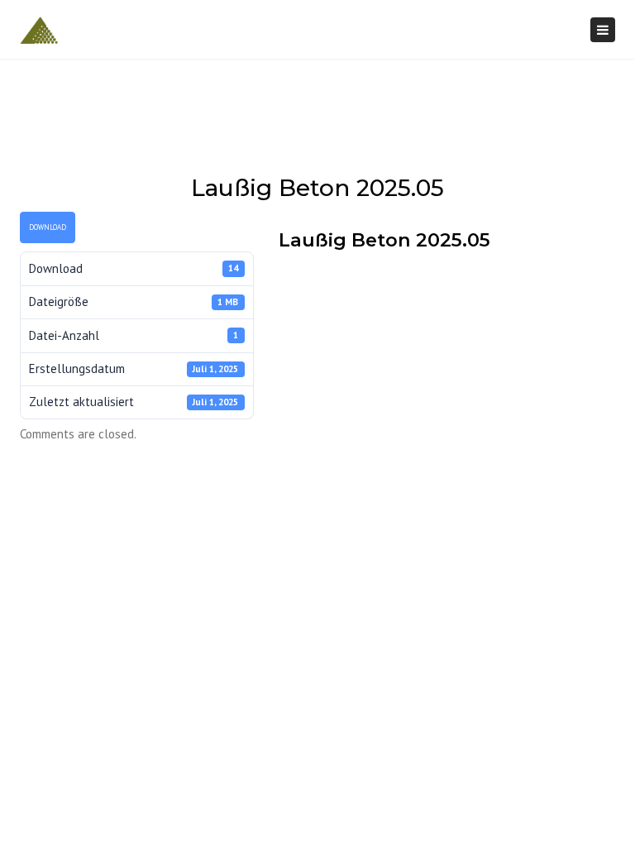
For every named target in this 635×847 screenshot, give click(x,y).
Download (47, 227)
